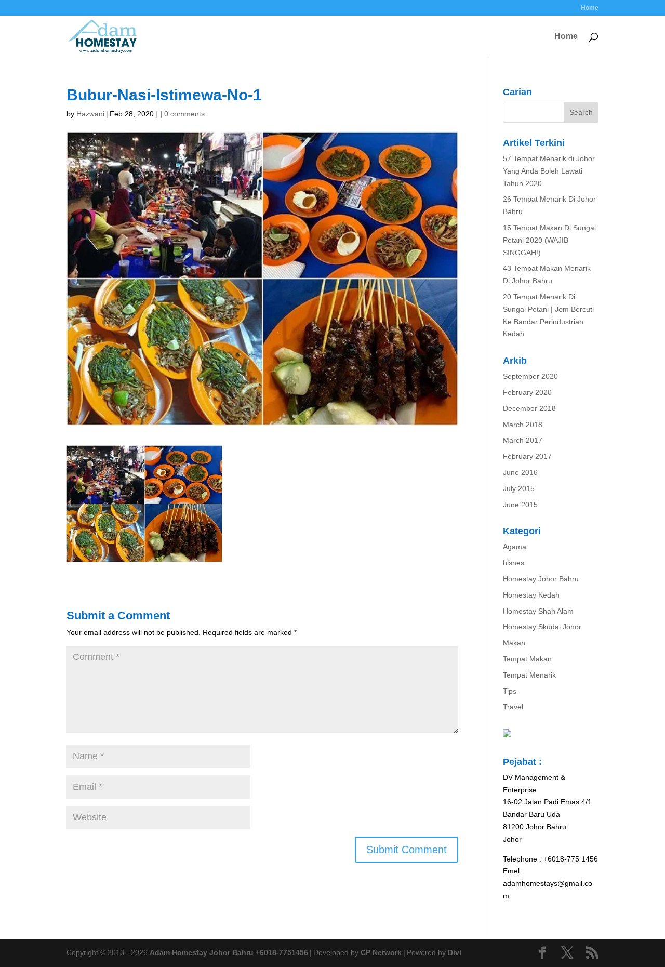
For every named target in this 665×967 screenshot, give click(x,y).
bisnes (513, 563)
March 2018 (522, 424)
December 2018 (529, 408)
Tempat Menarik (529, 675)
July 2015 (519, 488)
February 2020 (527, 392)
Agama (514, 546)
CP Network (381, 952)
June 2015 (520, 504)
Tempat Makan (527, 659)
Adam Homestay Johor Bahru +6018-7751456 (229, 952)
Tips (509, 691)
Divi (454, 952)
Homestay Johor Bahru (541, 579)
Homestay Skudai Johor (542, 626)
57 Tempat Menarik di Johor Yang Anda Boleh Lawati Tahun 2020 (549, 171)
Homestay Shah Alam (538, 611)
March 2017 (522, 440)
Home (589, 8)
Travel (513, 707)
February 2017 (527, 456)
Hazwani (90, 114)
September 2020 (530, 376)
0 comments (184, 114)
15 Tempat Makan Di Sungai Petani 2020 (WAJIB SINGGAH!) (549, 240)
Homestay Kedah (531, 595)
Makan (514, 643)
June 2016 (520, 472)
